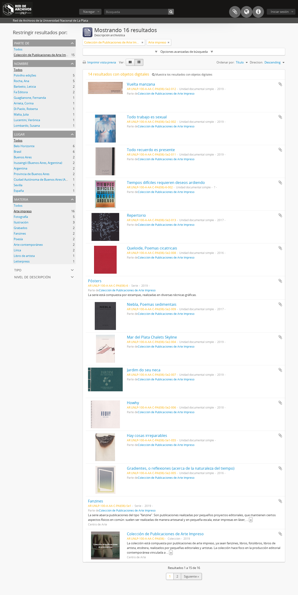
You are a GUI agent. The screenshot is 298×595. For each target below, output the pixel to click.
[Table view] (138, 62)
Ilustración (21, 222)
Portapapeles (235, 12)
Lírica (17, 250)
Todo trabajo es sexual (147, 117)
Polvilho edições (25, 75)
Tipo (17, 269)
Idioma (246, 12)
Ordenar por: (225, 62)
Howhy (133, 402)
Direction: (256, 62)
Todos (18, 49)
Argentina (20, 168)
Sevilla (18, 185)
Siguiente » (191, 576)
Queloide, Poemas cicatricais (152, 248)
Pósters (95, 280)
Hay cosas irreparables (147, 435)
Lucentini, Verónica (27, 120)
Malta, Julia (21, 114)
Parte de (21, 43)
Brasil (17, 152)
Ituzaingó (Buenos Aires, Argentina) (38, 163)
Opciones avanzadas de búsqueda (184, 52)
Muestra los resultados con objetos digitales (183, 74)
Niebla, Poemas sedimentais (151, 304)
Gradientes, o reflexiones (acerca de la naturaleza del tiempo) (180, 468)
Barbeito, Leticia (25, 86)
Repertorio (136, 215)
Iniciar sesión (280, 12)
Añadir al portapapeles (280, 84)
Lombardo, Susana (27, 125)
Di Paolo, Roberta (26, 109)
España (19, 191)
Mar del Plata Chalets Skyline (152, 337)
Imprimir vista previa (101, 62)
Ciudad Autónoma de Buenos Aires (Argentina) (46, 179)
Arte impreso (23, 211)
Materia (21, 199)
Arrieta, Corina (24, 103)
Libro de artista (24, 256)
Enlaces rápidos (258, 12)
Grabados (20, 228)
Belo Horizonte (24, 146)
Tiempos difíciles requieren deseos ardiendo (166, 182)
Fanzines (20, 233)
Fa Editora (21, 92)
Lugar (19, 134)
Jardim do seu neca (143, 369)
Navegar (89, 12)
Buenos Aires (23, 157)
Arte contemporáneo (28, 245)
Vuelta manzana (141, 84)
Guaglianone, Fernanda (30, 98)
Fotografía (21, 217)
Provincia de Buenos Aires (31, 174)
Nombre (21, 63)
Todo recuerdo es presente (151, 149)
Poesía (18, 239)
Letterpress (22, 261)
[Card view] (130, 62)
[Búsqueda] (171, 12)
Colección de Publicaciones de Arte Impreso (44, 55)
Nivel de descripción (32, 276)
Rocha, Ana (21, 81)
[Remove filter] (142, 42)
